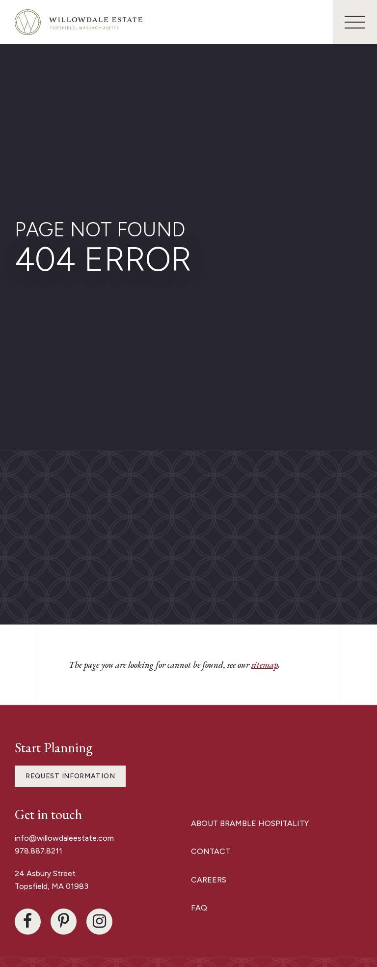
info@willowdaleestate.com (64, 838)
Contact (210, 851)
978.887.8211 (38, 850)
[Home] (78, 22)
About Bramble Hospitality (250, 823)
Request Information (70, 776)
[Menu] (355, 22)
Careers (208, 879)
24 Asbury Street (46, 873)
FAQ (199, 907)
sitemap (264, 664)
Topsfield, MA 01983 (51, 886)
